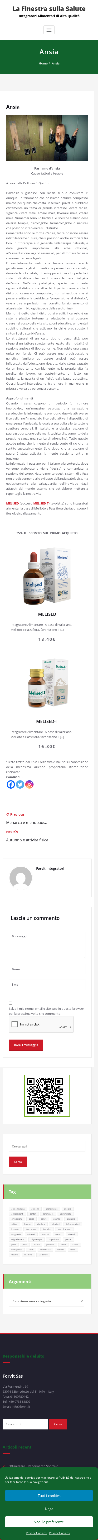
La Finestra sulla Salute (49, 8)
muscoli (45, 1234)
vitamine (28, 1254)
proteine (50, 1244)
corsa (31, 1218)
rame (63, 1244)
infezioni (55, 1224)
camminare (48, 1213)
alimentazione (18, 1208)
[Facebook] (11, 784)
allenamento (52, 1208)
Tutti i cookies (49, 1495)
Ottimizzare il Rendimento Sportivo (33, 1466)
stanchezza (45, 1249)
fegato (27, 1224)
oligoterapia (36, 1239)
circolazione (16, 1218)
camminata (65, 1213)
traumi (14, 1254)
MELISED (47, 594)
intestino (47, 1229)
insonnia (15, 1229)
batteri (33, 1213)
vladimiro (43, 1254)
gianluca (41, 1224)
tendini (60, 1249)
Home (43, 63)
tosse (72, 1249)
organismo (54, 1239)
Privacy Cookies (36, 1533)
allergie (67, 1208)
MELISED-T (47, 701)
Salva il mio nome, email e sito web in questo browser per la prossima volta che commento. (46, 1011)
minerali (31, 1234)
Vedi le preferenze (49, 1521)
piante (37, 1244)
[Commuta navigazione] (49, 29)
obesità (71, 1234)
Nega (49, 1508)
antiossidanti (17, 1213)
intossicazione (64, 1229)
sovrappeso (16, 1249)
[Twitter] (20, 784)
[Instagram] (29, 784)
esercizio (71, 1218)
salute (75, 1244)
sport (31, 1249)
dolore (44, 1218)
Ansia (55, 63)
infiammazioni (72, 1224)
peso (25, 1244)
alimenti (35, 1208)
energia (56, 1218)
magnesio (16, 1234)
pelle (13, 1244)
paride (68, 1239)
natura (58, 1234)
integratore (31, 1229)
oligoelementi (17, 1239)
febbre (14, 1224)
